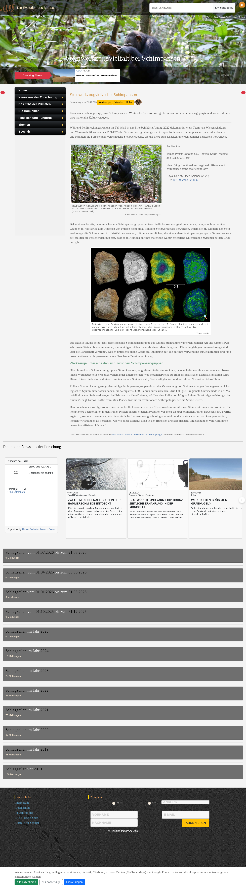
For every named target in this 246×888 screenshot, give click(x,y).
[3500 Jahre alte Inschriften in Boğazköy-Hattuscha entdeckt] (243, 92)
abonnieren (196, 823)
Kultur (129, 102)
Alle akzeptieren (26, 882)
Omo (10, 491)
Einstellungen (74, 882)
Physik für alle (24, 812)
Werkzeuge (105, 102)
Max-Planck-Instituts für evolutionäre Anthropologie (137, 434)
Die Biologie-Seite (26, 817)
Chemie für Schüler (27, 822)
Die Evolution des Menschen (38, 8)
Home (22, 90)
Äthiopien (19, 491)
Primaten (118, 102)
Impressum (22, 802)
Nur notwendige (51, 882)
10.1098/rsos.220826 (185, 180)
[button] (224, 75)
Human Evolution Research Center (38, 529)
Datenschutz (22, 807)
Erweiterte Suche (224, 7)
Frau (155, 802)
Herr (119, 802)
